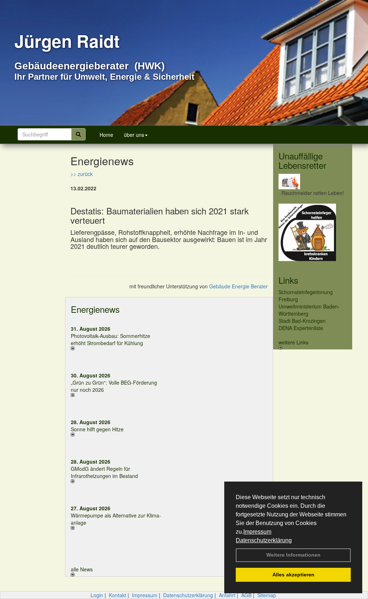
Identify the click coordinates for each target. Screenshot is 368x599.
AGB (246, 595)
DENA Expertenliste (301, 327)
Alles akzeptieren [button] (293, 574)
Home (106, 134)
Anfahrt (227, 595)
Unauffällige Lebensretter (302, 160)
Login (97, 595)
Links (288, 280)
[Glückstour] (313, 232)
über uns (134, 134)
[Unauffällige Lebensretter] (313, 181)
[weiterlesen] (117, 348)
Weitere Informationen (293, 555)
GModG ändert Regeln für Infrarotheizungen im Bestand (104, 472)
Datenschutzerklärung (264, 540)
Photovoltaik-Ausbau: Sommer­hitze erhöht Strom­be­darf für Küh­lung (110, 339)
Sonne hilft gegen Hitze (97, 429)
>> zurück (81, 173)
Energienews (95, 309)
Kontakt (117, 595)
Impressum (257, 532)
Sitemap (266, 595)
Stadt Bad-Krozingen (302, 320)
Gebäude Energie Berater (238, 286)
